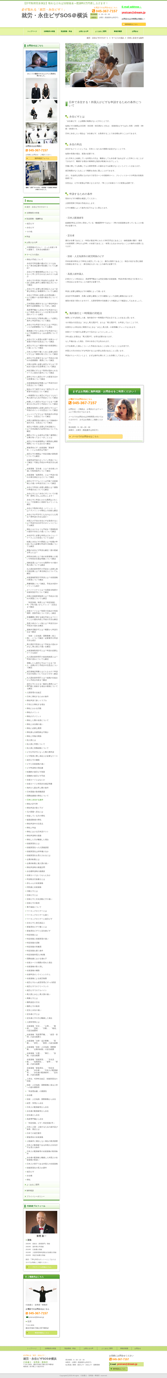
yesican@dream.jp (36, 1317)
